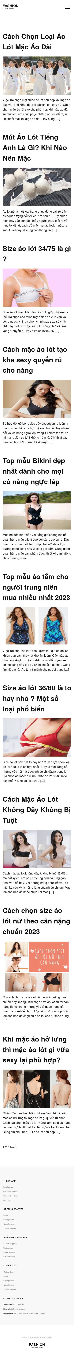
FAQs (5, 1215)
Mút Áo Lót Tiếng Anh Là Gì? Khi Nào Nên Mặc (35, 147)
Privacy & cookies (10, 1196)
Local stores (8, 1187)
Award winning (9, 1252)
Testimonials (8, 1248)
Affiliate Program (9, 1228)
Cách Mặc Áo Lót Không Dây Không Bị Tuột (37, 809)
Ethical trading (9, 1256)
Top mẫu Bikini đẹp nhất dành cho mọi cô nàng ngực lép (34, 470)
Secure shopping (10, 1243)
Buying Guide (8, 1220)
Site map (6, 1200)
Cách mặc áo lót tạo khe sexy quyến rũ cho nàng (35, 359)
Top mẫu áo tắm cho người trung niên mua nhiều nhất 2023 (36, 586)
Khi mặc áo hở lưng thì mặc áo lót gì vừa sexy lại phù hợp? (36, 1049)
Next (13, 1147)
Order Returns (9, 1224)
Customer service (10, 1191)
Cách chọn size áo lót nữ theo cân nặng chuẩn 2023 (36, 920)
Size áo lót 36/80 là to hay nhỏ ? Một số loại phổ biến (37, 698)
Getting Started (9, 1272)
